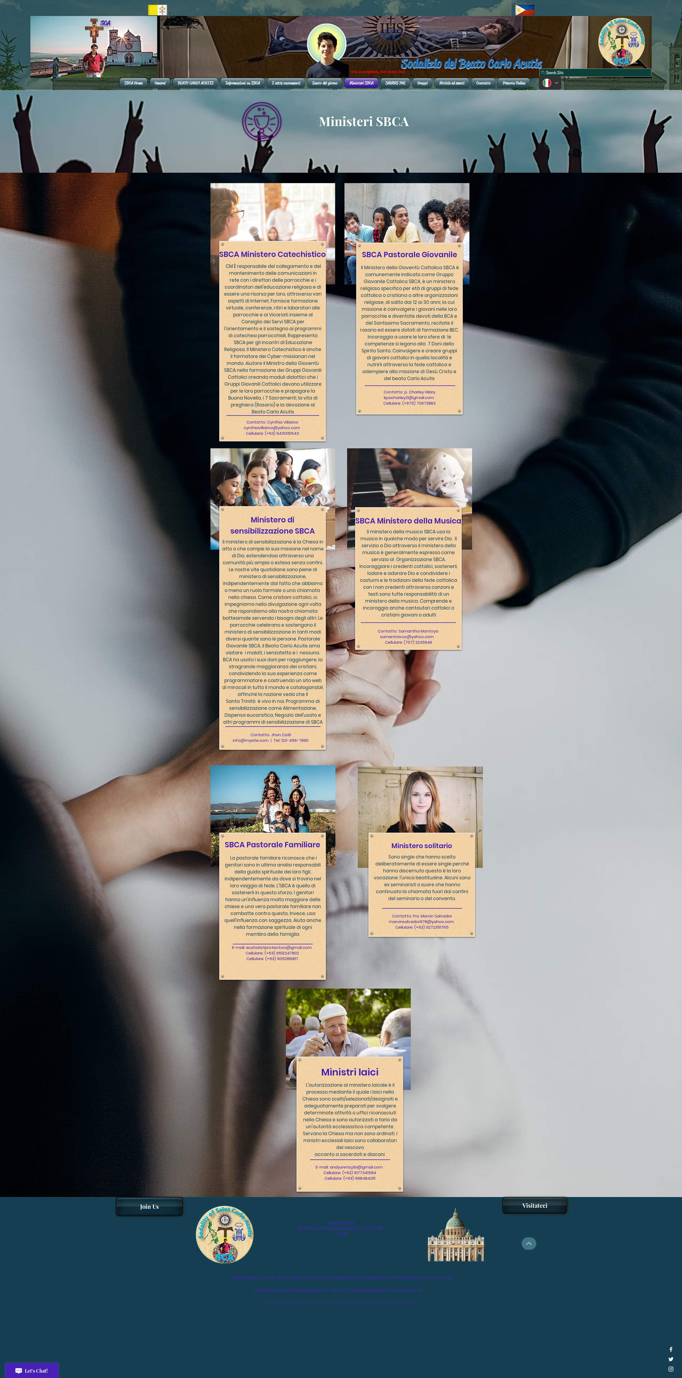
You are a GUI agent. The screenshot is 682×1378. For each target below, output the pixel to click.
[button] (534, 1205)
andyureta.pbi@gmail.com (356, 1167)
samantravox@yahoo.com (407, 636)
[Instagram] (671, 1369)
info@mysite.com (251, 740)
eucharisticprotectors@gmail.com (291, 1290)
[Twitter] (671, 1359)
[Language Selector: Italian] (550, 83)
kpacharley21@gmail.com (409, 397)
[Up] (529, 1243)
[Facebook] (671, 1349)
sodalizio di (341, 1222)
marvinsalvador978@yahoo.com (421, 921)
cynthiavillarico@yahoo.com (272, 427)
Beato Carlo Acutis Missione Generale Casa (341, 1231)
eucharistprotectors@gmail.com (279, 947)
